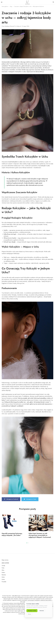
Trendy (3, 565)
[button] (27, 543)
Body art (19, 26)
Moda (3, 577)
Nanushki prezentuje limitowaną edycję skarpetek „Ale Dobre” (12, 534)
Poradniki (4, 582)
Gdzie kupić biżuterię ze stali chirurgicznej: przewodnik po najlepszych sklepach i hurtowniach (40, 535)
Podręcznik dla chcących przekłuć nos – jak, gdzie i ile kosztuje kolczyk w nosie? (27, 402)
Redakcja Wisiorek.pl (10, 26)
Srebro (3, 572)
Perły (3, 568)
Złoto (3, 570)
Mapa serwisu (5, 560)
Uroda (3, 579)
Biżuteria (4, 575)
